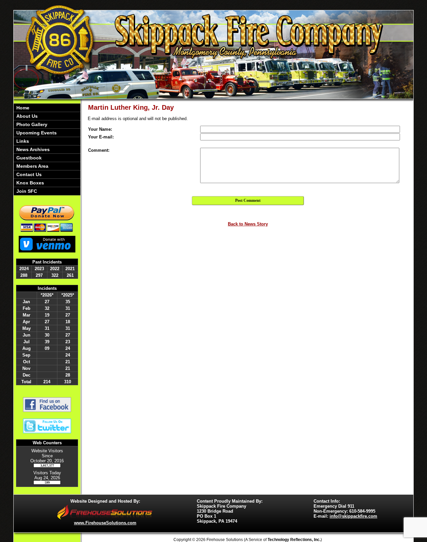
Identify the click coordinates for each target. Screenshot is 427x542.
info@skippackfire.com (353, 516)
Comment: (98, 150)
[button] (47, 116)
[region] (47, 149)
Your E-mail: (101, 136)
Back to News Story (248, 223)
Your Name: (100, 129)
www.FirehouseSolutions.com (105, 522)
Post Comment (248, 200)
